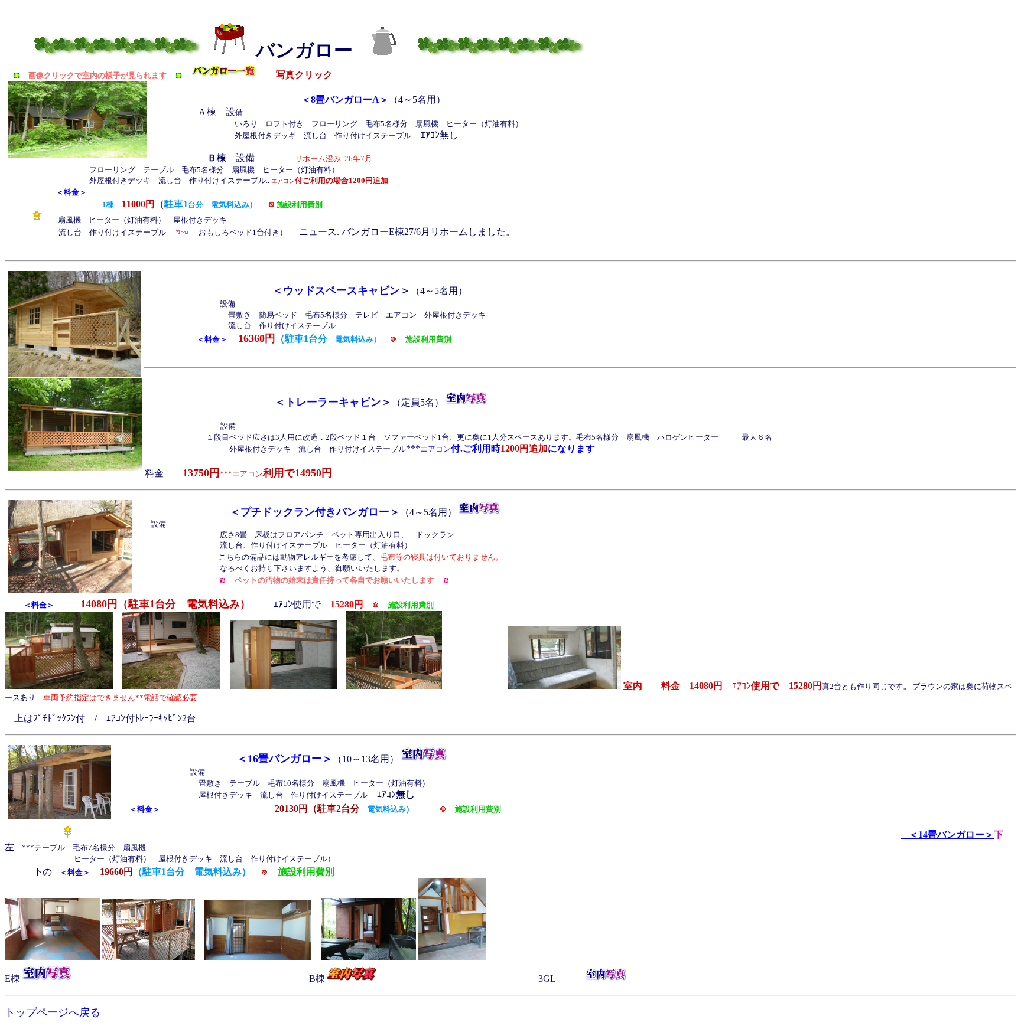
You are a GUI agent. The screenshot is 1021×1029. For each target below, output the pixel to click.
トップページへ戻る (52, 1012)
